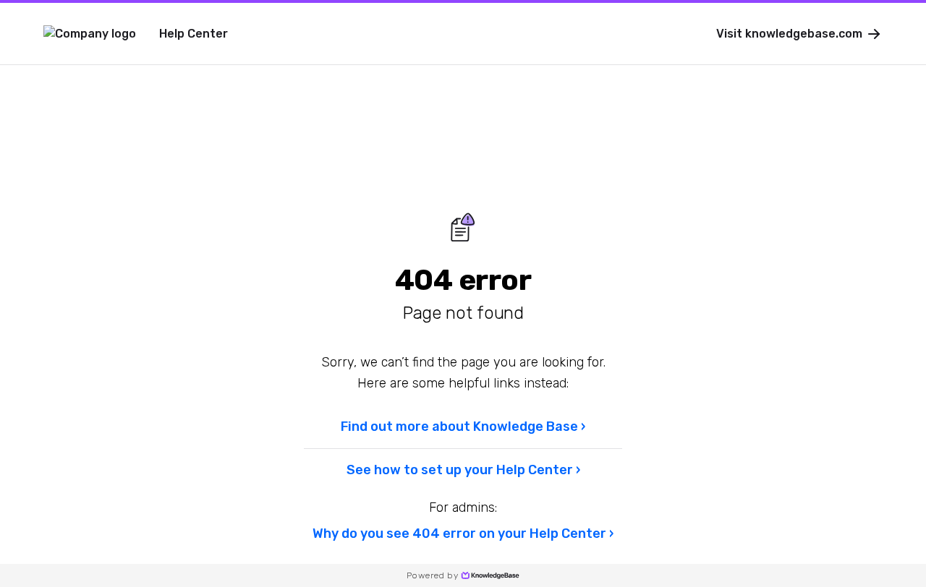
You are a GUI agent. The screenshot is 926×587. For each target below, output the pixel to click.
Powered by (432, 575)
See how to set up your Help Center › (463, 470)
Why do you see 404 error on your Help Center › (463, 533)
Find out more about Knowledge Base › (463, 426)
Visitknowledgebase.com (789, 33)
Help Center (193, 33)
